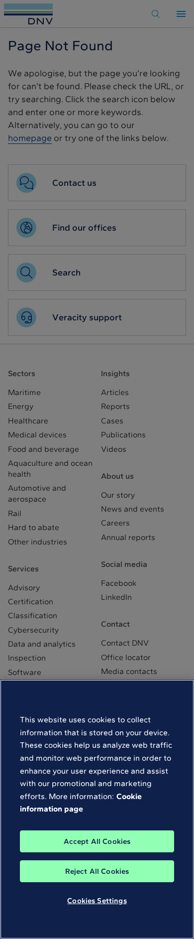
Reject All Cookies (97, 871)
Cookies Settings (96, 900)
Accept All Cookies (97, 841)
